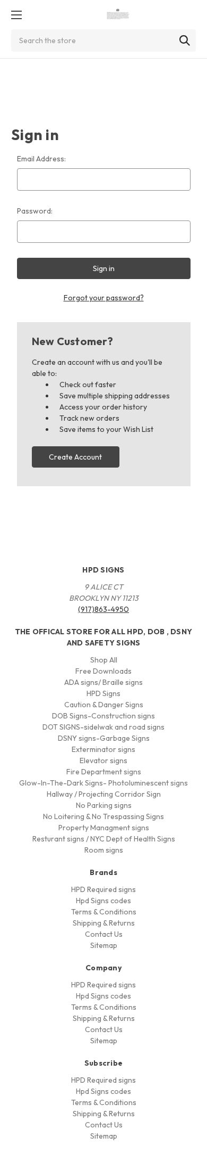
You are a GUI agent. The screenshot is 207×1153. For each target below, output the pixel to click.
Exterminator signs (103, 749)
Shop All (103, 660)
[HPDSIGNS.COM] (118, 14)
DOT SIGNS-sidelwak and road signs (103, 727)
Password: (35, 211)
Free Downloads (103, 671)
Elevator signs (103, 760)
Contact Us (104, 934)
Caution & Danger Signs (103, 704)
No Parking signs (104, 805)
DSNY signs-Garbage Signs (104, 738)
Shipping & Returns (104, 923)
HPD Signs (103, 693)
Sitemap (103, 945)
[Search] (185, 40)
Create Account (75, 457)
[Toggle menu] (16, 14)
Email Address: (41, 158)
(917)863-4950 (103, 609)
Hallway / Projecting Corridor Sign (104, 794)
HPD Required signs (103, 889)
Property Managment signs (103, 827)
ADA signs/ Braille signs (103, 682)
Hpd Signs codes (103, 900)
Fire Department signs (103, 771)
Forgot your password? (104, 297)
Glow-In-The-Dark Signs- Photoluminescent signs (103, 783)
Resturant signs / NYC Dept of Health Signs (103, 839)
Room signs (103, 850)
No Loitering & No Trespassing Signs (103, 816)
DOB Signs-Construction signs (103, 716)
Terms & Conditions (103, 912)
